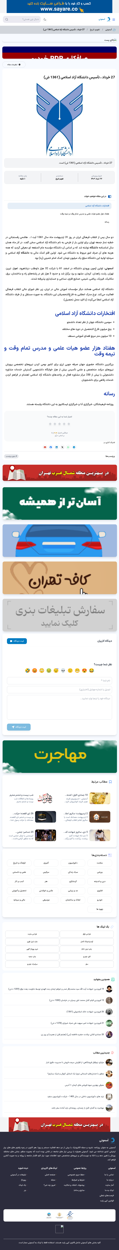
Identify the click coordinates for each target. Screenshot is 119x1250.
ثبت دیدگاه (19, 641)
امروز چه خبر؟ (49, 1185)
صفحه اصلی (50, 1174)
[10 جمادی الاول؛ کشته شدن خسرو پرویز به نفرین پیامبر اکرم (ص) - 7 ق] (86, 798)
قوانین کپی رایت (107, 1200)
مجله (53, 1180)
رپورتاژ (23, 1180)
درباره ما (110, 1180)
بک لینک (22, 1185)
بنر (25, 1190)
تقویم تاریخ (95, 29)
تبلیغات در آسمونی (18, 1174)
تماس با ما (109, 1174)
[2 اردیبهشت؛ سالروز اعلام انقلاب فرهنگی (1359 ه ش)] (86, 816)
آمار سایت (109, 1185)
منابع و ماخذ (79, 1190)
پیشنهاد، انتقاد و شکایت (74, 1185)
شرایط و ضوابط (78, 1180)
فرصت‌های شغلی (107, 1195)
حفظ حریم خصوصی (76, 1174)
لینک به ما (109, 1190)
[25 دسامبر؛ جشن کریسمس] (32, 835)
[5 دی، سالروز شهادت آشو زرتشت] (86, 835)
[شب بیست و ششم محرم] (32, 798)
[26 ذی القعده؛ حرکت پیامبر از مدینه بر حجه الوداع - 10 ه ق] (32, 816)
